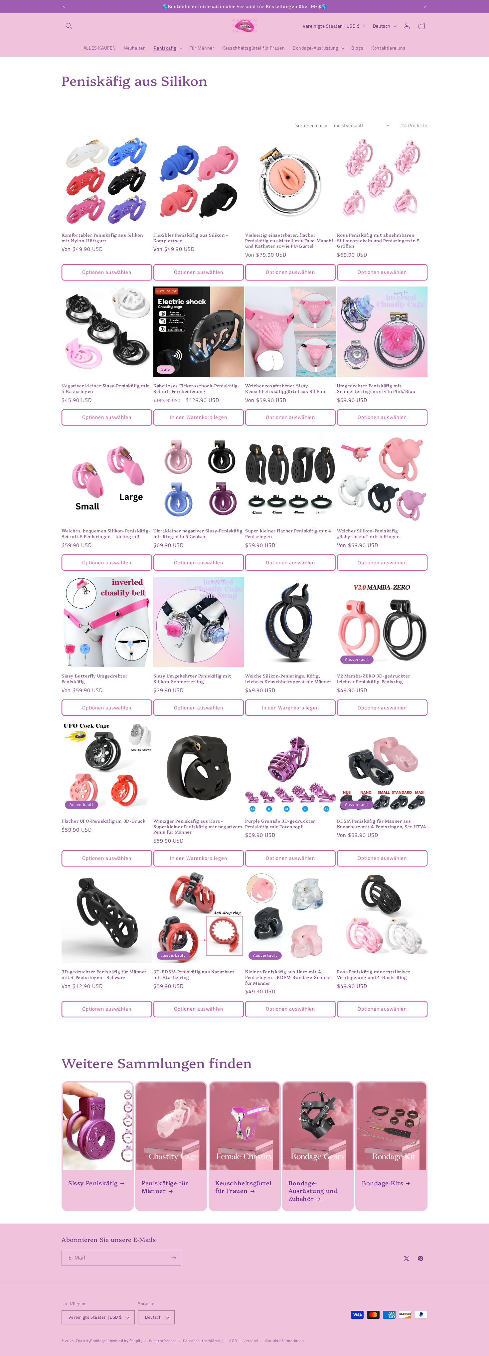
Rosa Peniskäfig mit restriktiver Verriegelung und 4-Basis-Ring (373, 974)
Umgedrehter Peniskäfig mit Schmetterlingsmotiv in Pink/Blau (376, 388)
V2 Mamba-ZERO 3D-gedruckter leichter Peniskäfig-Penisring (373, 678)
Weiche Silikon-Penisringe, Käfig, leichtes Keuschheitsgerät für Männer (288, 678)
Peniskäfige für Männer (165, 1187)
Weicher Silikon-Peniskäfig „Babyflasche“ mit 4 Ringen (368, 533)
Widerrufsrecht (162, 1340)
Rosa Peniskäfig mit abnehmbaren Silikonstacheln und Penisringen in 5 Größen (378, 240)
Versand (251, 1340)
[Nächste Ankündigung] (425, 6)
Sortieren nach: (311, 125)
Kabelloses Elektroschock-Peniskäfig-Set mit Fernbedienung (196, 388)
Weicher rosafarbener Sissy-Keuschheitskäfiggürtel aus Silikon (285, 388)
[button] (69, 26)
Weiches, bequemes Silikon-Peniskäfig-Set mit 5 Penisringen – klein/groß (106, 533)
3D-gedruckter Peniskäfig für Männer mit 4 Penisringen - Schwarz (104, 974)
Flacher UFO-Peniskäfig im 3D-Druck (103, 821)
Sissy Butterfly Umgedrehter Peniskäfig (94, 678)
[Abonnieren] (173, 1257)
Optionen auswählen (106, 272)
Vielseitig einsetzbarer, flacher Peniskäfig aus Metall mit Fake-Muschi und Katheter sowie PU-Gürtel (289, 240)
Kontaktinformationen (284, 1340)
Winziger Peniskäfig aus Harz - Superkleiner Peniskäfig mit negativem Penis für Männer (197, 826)
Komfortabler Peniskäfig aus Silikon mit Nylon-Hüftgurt (102, 237)
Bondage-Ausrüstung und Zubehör (313, 1190)
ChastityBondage (91, 1340)
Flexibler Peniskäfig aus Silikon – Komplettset (190, 237)
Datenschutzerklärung (203, 1340)
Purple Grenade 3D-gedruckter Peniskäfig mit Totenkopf (280, 823)
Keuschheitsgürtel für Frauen (243, 1187)
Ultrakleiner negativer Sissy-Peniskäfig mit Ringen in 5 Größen (198, 533)
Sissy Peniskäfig (93, 1183)
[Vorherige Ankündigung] (64, 6)
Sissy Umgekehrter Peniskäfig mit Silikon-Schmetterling (192, 678)
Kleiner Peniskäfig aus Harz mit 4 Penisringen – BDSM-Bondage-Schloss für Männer (288, 977)
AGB (233, 1340)
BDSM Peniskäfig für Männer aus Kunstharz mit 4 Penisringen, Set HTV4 (381, 823)
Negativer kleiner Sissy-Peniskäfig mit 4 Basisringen (105, 388)
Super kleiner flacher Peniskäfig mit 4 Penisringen (288, 533)
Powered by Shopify (125, 1340)
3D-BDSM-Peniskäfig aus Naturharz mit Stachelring (194, 974)
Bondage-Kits (382, 1183)
